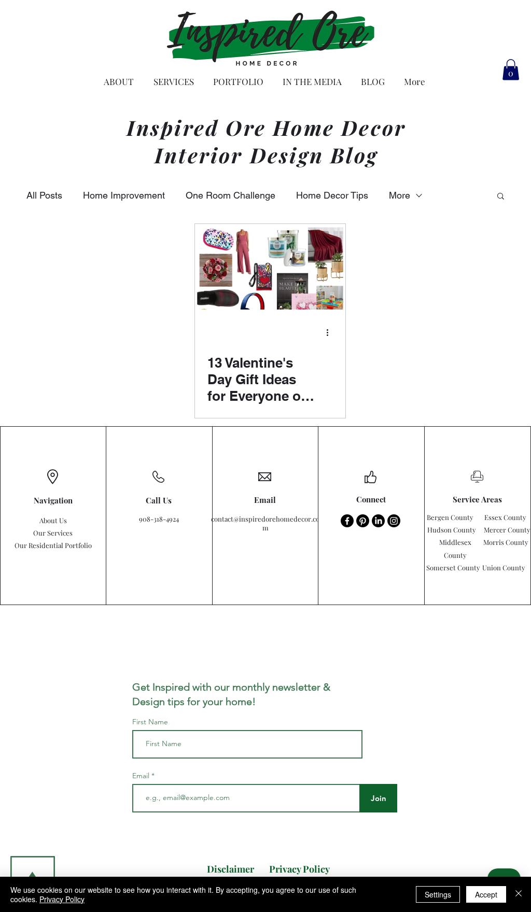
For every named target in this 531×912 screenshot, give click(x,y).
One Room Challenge (230, 195)
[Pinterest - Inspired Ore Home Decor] (362, 520)
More (399, 195)
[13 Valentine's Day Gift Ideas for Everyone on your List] (270, 267)
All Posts (44, 195)
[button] (511, 69)
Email (141, 775)
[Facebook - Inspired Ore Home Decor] (347, 520)
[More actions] (331, 333)
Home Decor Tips (332, 195)
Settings (438, 894)
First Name (150, 721)
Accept (486, 894)
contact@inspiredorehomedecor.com (265, 523)
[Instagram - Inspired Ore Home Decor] (393, 520)
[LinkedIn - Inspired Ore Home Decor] (378, 520)
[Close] (518, 894)
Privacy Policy (62, 899)
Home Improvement (124, 195)
